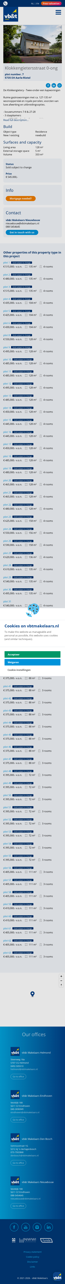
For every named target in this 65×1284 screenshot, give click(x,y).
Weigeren (13, 662)
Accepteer (14, 654)
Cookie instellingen (19, 669)
